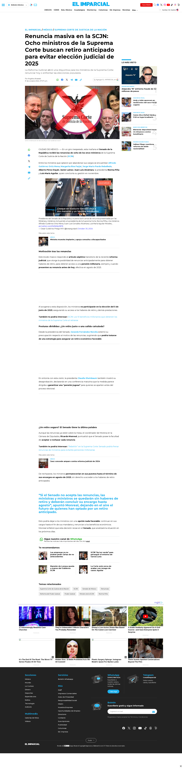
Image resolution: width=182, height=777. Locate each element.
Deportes (29, 693)
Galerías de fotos (32, 718)
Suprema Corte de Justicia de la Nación (80, 29)
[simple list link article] (139, 76)
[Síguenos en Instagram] (165, 4)
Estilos (27, 700)
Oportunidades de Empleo (69, 711)
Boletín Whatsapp (65, 679)
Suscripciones (63, 721)
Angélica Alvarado (34, 79)
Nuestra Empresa (65, 707)
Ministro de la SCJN (87, 594)
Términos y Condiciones (139, 717)
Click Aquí (113, 691)
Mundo (28, 683)
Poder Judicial (70, 594)
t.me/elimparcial (149, 677)
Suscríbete (146, 5)
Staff (60, 690)
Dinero (28, 690)
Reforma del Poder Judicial (50, 594)
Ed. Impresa (115, 10)
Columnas (103, 10)
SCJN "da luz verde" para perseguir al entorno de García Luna (102, 554)
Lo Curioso (29, 686)
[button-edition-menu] (160, 10)
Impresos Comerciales (67, 693)
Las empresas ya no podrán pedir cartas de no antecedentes (62, 554)
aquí (88, 541)
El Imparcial (33, 29)
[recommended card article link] (43, 241)
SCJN (76, 589)
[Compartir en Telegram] (71, 80)
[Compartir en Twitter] (66, 80)
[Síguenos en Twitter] (161, 4)
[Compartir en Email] (76, 80)
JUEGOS (48, 10)
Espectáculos (30, 697)
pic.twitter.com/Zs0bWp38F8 (51, 226)
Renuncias (105, 589)
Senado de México (89, 589)
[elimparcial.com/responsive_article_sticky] (180, 766)
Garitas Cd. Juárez (169, 10)
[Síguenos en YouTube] (168, 4)
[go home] (32, 744)
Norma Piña (103, 594)
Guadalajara (79, 10)
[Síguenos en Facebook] (158, 4)
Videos (28, 721)
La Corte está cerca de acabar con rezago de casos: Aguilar (101, 568)
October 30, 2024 (85, 229)
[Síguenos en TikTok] (171, 4)
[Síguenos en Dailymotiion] (156, 728)
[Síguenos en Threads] (175, 4)
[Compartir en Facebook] (62, 80)
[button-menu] (3, 4)
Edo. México (66, 10)
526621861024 (114, 677)
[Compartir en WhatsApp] (57, 80)
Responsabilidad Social (67, 700)
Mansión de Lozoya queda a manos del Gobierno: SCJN (62, 568)
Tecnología (29, 703)
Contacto (62, 718)
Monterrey (91, 10)
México (47, 29)
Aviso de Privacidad (66, 697)
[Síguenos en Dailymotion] (178, 4)
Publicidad (62, 725)
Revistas (126, 10)
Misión (60, 704)
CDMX (56, 10)
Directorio (62, 714)
